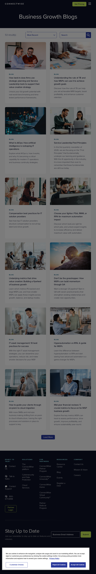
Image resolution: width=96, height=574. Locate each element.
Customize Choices (17, 565)
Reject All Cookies (59, 565)
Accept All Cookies (77, 565)
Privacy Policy (54, 559)
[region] (46, 559)
